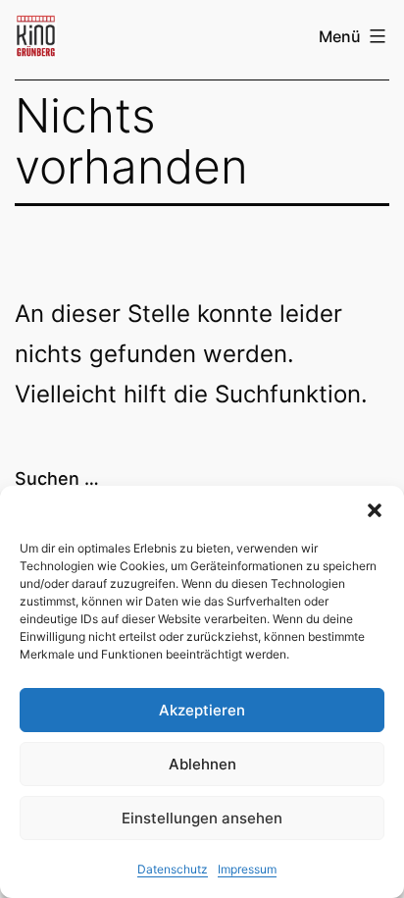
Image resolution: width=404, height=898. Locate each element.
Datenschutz (172, 869)
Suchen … (57, 478)
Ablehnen (202, 764)
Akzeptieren (202, 710)
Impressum (247, 869)
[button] (374, 510)
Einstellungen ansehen (202, 818)
